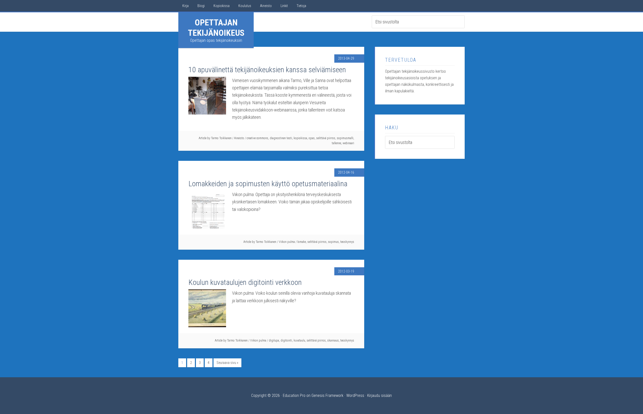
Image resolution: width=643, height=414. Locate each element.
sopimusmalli (345, 138)
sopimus (333, 242)
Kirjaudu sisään (379, 395)
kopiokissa (300, 138)
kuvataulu (299, 340)
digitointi (286, 340)
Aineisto (239, 138)
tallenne (336, 143)
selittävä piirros (325, 138)
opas (312, 138)
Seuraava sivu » (227, 363)
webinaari (348, 143)
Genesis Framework (327, 395)
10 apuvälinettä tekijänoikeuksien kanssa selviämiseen (267, 69)
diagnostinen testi (281, 138)
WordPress (355, 395)
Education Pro (294, 395)
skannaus (333, 340)
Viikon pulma (287, 242)
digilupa (274, 340)
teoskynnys (347, 242)
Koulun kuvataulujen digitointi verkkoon (245, 282)
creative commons (257, 138)
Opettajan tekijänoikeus (216, 27)
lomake (301, 242)
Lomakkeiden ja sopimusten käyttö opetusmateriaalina (267, 183)
